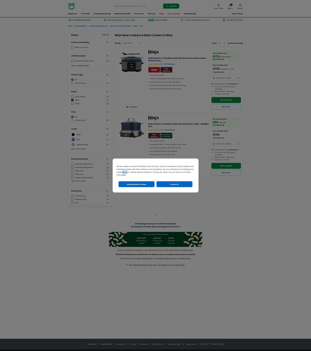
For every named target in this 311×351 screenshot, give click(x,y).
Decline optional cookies (136, 184)
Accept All (174, 184)
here (125, 172)
